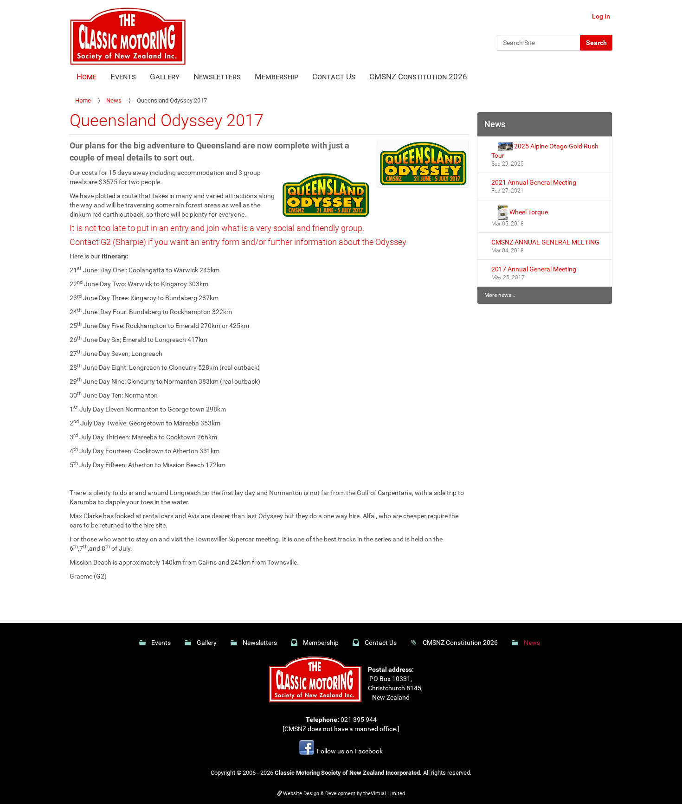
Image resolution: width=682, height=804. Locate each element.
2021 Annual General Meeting (533, 182)
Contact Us (333, 76)
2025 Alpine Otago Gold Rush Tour (544, 150)
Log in (601, 16)
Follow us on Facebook (348, 751)
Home (87, 76)
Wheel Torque (528, 211)
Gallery (165, 76)
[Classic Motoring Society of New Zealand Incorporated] (128, 35)
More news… (499, 295)
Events (123, 76)
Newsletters (217, 76)
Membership (276, 76)
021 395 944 (359, 719)
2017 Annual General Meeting (533, 269)
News (114, 100)
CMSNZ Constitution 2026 (418, 76)
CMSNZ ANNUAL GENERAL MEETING (545, 242)
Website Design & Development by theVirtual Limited (344, 794)
